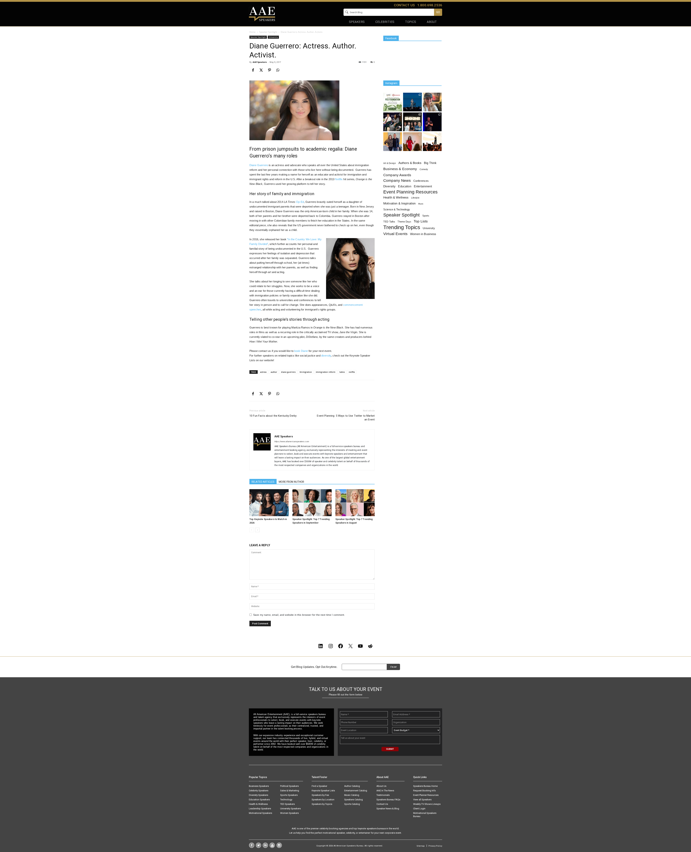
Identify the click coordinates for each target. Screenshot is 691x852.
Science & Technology (396, 209)
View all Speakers (422, 799)
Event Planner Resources (426, 795)
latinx (342, 372)
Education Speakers (259, 799)
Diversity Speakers (258, 795)
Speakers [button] (357, 22)
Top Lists (421, 221)
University (273, 37)
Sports (425, 215)
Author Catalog (352, 786)
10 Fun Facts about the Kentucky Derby (273, 415)
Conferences (421, 180)
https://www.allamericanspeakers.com (291, 441)
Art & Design (389, 163)
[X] (261, 70)
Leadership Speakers (260, 808)
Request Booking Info (424, 790)
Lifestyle (415, 198)
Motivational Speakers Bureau (424, 815)
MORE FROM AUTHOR (291, 481)
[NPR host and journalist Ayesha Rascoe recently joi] (392, 121)
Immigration (306, 372)
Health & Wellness (395, 197)
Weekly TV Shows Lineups (427, 804)
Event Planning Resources (410, 192)
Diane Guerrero (258, 165)
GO (438, 12)
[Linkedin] (265, 847)
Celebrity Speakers (258, 790)
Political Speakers (289, 786)
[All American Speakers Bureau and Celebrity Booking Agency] (262, 14)
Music (421, 204)
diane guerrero (288, 372)
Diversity (389, 186)
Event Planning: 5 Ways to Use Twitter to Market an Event (346, 417)
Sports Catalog (352, 804)
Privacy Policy (435, 846)
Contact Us (382, 804)
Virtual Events (395, 234)
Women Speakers (289, 813)
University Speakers (290, 808)
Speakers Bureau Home (425, 786)
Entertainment (423, 186)
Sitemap (421, 846)
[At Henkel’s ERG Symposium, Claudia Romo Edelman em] (412, 141)
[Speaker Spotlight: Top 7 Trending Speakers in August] (355, 502)
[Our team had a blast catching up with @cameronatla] (392, 141)
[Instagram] (279, 847)
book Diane (301, 350)
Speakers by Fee (320, 795)
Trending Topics (401, 227)
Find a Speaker (319, 786)
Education (404, 186)
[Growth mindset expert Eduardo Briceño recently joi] (412, 102)
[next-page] (257, 530)
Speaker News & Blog (387, 808)
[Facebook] (253, 70)
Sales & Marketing (289, 790)
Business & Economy (400, 169)
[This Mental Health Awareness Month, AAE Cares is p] (392, 102)
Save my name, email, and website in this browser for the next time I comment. (299, 614)
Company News (397, 180)
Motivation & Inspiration (399, 203)
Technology (286, 799)
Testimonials (383, 795)
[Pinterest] (269, 70)
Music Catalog (351, 795)
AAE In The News (385, 790)
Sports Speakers (289, 795)
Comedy (424, 169)
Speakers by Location (323, 799)
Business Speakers (259, 786)
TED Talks (389, 221)
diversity (326, 355)
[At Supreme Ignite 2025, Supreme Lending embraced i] (432, 141)
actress (263, 372)
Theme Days (404, 221)
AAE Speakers (260, 62)
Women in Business (423, 234)
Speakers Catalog (353, 799)
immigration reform (326, 372)
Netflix (339, 179)
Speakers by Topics (322, 804)
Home (252, 31)
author (274, 372)
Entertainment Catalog (355, 790)
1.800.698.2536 (429, 5)
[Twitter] (258, 847)
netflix (352, 372)
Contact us (404, 5)
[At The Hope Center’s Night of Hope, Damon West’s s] (432, 121)
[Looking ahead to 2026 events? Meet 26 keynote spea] (412, 121)
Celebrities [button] (384, 22)
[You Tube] (272, 847)
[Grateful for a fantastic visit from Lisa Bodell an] (432, 102)
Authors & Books (409, 163)
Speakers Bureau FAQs (388, 799)
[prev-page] (251, 530)
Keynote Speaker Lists (323, 790)
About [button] (432, 22)
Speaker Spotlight (268, 31)
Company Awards (397, 175)
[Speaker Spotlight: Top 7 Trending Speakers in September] (312, 502)
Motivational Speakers (260, 813)
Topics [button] (410, 22)
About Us (381, 786)
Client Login (419, 808)
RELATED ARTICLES (263, 481)
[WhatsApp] (277, 70)
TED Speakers (287, 804)
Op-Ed (300, 201)
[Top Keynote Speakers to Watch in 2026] (269, 502)
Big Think (430, 162)
